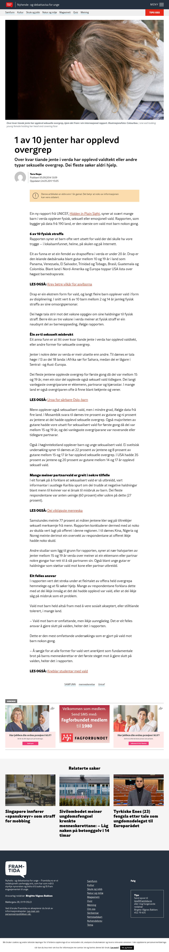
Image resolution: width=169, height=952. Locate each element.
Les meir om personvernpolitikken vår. (22, 912)
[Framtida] (10, 5)
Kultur (20, 12)
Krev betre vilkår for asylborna (69, 284)
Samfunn (10, 12)
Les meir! (115, 947)
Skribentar (93, 913)
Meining (85, 12)
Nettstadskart (94, 917)
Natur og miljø (49, 12)
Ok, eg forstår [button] (127, 947)
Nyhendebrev (94, 921)
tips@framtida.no (143, 901)
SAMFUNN (70, 684)
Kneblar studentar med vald (67, 671)
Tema (90, 925)
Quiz (75, 12)
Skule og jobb (33, 12)
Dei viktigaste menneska (65, 510)
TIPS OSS (154, 12)
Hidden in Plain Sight (85, 213)
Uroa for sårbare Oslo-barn (67, 399)
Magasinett (65, 12)
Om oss (91, 909)
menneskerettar (87, 684)
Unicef (101, 684)
